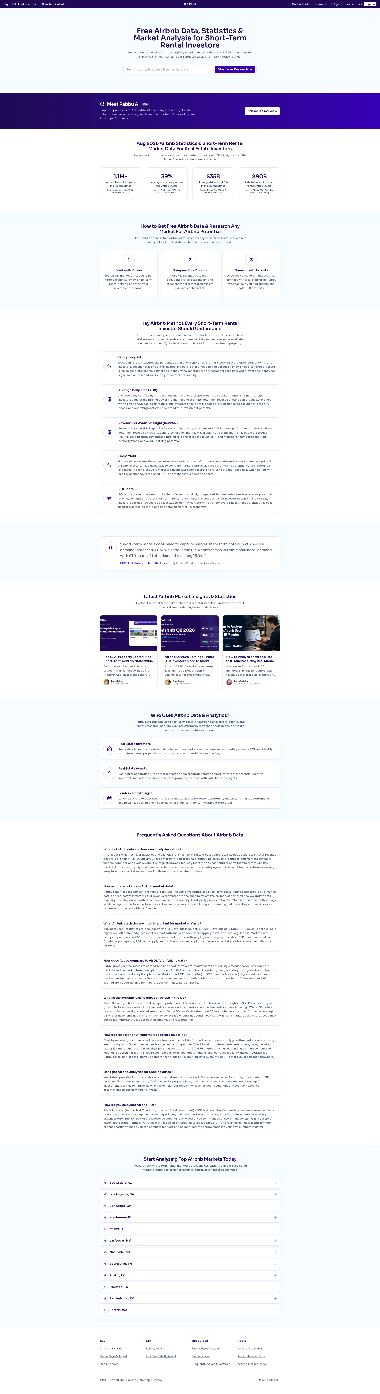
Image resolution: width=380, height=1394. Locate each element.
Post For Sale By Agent (161, 1356)
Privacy (157, 1380)
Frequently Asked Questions (211, 1364)
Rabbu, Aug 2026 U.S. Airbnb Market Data (123, 191)
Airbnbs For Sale (111, 1348)
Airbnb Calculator (57, 4)
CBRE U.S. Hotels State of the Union (144, 563)
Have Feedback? (269, 1380)
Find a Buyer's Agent (113, 1356)
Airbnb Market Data (251, 1356)
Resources (319, 4)
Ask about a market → (262, 111)
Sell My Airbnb (156, 1348)
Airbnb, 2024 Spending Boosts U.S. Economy (262, 191)
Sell (13, 4)
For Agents (335, 4)
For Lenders (354, 4)
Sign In (370, 4)
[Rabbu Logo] (190, 4)
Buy (6, 4)
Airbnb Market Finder (252, 1364)
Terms (132, 1380)
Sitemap (144, 1380)
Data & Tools (300, 4)
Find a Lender (27, 4)
